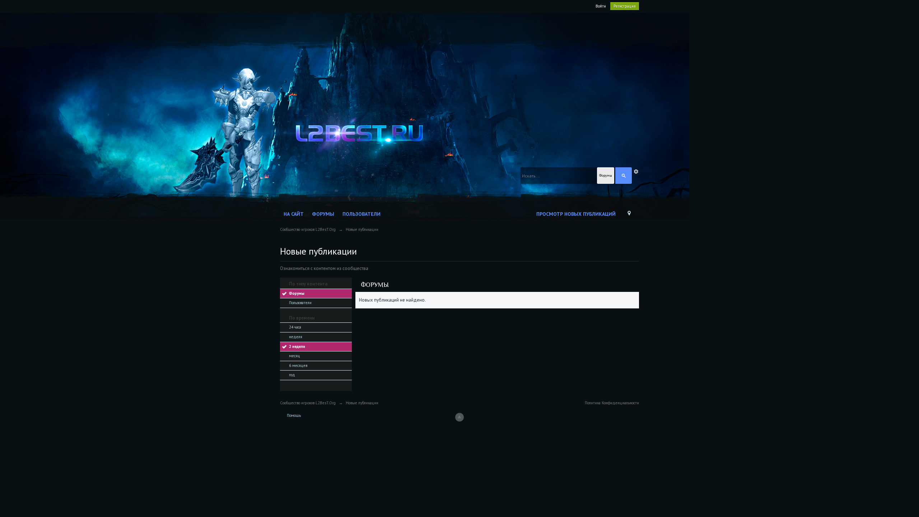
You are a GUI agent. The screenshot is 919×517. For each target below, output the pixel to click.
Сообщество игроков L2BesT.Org (308, 402)
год (292, 374)
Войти (601, 6)
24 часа (295, 327)
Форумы (323, 214)
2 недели (297, 346)
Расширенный (636, 171)
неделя (295, 336)
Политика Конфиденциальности (612, 402)
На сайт (294, 214)
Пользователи (361, 214)
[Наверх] (459, 417)
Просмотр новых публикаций (576, 214)
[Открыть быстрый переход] (629, 215)
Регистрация (625, 6)
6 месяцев (298, 365)
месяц (294, 355)
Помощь (294, 415)
